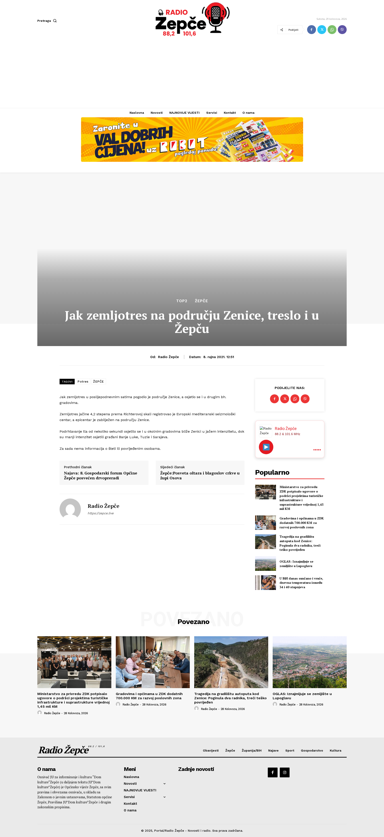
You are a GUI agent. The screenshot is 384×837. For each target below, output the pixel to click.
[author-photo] (40, 712)
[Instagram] (285, 772)
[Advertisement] (192, 74)
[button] (47, 20)
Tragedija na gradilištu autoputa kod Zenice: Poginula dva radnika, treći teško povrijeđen (300, 543)
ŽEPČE (98, 381)
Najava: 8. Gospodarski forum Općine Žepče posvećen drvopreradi (100, 475)
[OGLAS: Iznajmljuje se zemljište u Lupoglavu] (265, 563)
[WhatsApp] (332, 29)
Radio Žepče (168, 357)
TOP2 (181, 301)
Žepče (201, 301)
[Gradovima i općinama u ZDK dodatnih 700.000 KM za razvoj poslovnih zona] (265, 522)
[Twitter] (321, 29)
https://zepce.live (101, 513)
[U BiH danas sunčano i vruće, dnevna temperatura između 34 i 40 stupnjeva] (265, 582)
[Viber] (342, 29)
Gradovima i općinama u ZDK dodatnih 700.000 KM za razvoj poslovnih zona (302, 522)
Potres (83, 381)
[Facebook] (311, 29)
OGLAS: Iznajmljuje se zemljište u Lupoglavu (296, 563)
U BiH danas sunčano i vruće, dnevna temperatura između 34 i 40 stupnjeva (301, 582)
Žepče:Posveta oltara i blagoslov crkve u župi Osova (200, 475)
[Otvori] (266, 447)
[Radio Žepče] (70, 509)
